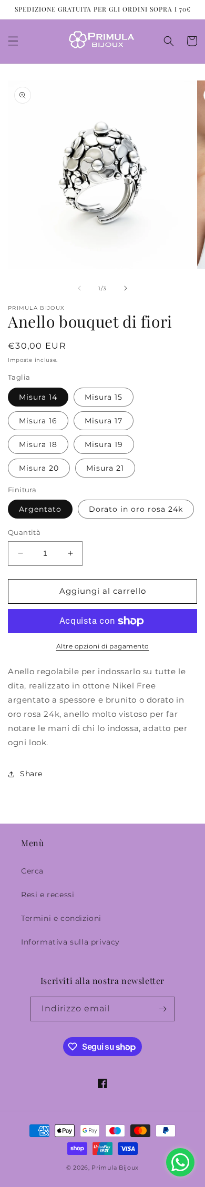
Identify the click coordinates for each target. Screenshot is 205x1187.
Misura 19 (104, 444)
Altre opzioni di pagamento (102, 646)
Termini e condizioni (61, 918)
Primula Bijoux (115, 1167)
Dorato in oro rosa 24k (136, 509)
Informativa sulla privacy (70, 942)
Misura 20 (39, 468)
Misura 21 (105, 468)
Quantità (24, 532)
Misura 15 (103, 397)
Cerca (32, 871)
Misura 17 (103, 420)
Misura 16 (38, 420)
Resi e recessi (47, 894)
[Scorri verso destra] (125, 288)
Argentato (40, 509)
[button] (13, 41)
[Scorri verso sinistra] (79, 288)
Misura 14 (38, 397)
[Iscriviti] (162, 1009)
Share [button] (31, 773)
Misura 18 (38, 444)
